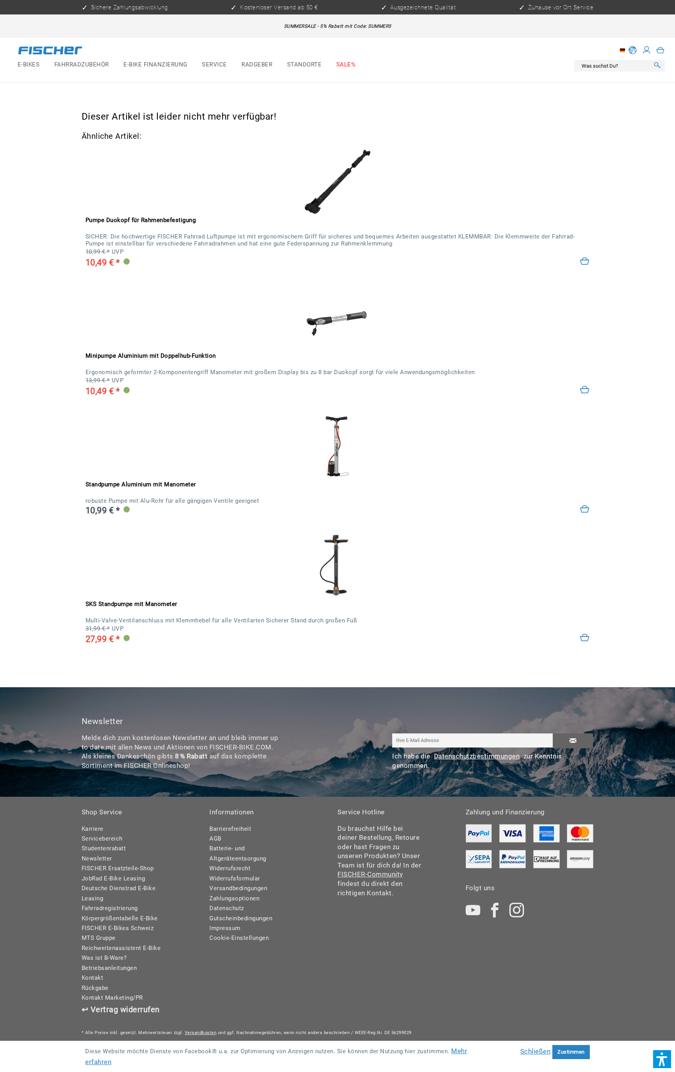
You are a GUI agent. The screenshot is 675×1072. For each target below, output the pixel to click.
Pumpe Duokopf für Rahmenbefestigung (141, 220)
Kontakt (93, 977)
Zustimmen (571, 1052)
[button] (662, 1059)
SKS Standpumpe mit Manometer (131, 604)
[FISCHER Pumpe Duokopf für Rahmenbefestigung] (338, 182)
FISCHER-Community (370, 874)
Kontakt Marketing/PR (112, 997)
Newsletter (97, 858)
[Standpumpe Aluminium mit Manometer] (585, 509)
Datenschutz (226, 908)
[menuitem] (28, 65)
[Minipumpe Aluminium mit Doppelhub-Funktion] (585, 390)
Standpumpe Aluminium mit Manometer (141, 484)
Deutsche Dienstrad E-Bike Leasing (119, 893)
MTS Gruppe (99, 937)
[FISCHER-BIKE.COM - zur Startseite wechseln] (50, 52)
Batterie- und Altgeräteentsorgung (237, 853)
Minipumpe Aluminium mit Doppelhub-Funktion (151, 355)
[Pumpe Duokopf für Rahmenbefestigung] (585, 261)
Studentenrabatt (104, 848)
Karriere (93, 828)
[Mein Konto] (647, 50)
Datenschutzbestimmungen (477, 756)
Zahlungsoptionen (234, 898)
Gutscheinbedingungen (240, 918)
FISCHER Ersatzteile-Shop (118, 868)
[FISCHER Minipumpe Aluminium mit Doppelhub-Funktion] (338, 317)
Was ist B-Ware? (104, 957)
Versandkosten (201, 1032)
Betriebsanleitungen (109, 968)
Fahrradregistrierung (110, 908)
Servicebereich (102, 838)
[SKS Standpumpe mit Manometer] (338, 566)
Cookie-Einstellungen (239, 937)
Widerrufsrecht (229, 868)
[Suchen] (657, 66)
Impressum (225, 928)
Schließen (535, 1051)
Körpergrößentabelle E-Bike (120, 918)
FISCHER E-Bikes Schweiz (118, 928)
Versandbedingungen (238, 888)
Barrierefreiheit (230, 828)
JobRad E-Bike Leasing (113, 878)
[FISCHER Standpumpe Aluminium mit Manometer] (338, 446)
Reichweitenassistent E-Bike (121, 948)
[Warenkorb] (660, 50)
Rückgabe (95, 987)
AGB (215, 838)
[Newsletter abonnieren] (573, 740)
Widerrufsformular (234, 878)
